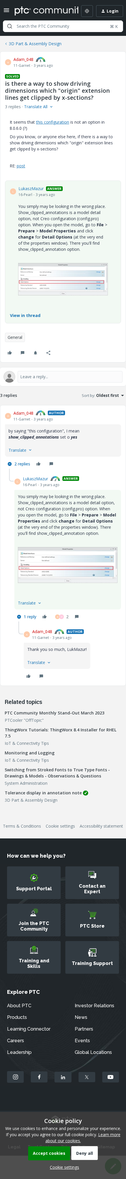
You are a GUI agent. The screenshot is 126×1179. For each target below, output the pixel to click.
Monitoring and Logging (30, 753)
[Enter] (9, 26)
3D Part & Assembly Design (35, 43)
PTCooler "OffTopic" (24, 720)
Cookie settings (60, 826)
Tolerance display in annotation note (43, 793)
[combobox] (63, 26)
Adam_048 (23, 59)
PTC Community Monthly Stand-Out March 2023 (54, 713)
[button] (6, 12)
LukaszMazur (31, 188)
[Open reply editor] (63, 376)
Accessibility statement (101, 826)
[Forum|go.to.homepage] (42, 11)
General (15, 337)
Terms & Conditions (22, 826)
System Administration (26, 783)
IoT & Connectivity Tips (27, 743)
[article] (63, 439)
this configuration (52, 122)
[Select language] (87, 11)
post (21, 166)
